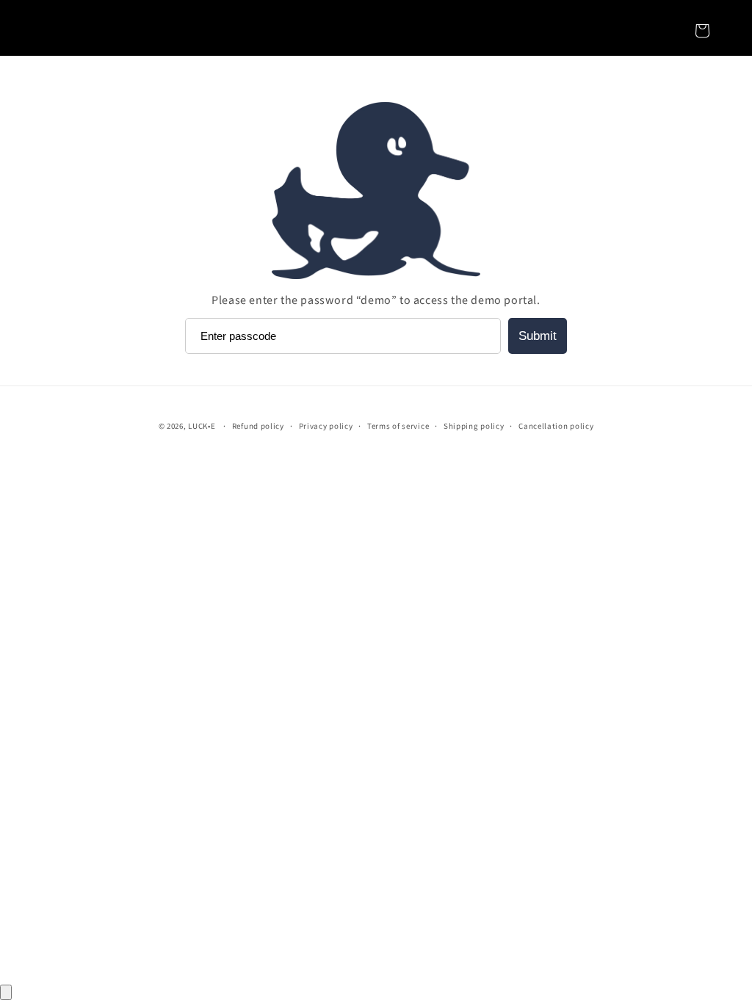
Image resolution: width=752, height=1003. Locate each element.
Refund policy (258, 426)
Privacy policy (326, 426)
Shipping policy (474, 426)
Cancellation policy (555, 426)
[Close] (6, 992)
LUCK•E (201, 426)
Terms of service (398, 426)
